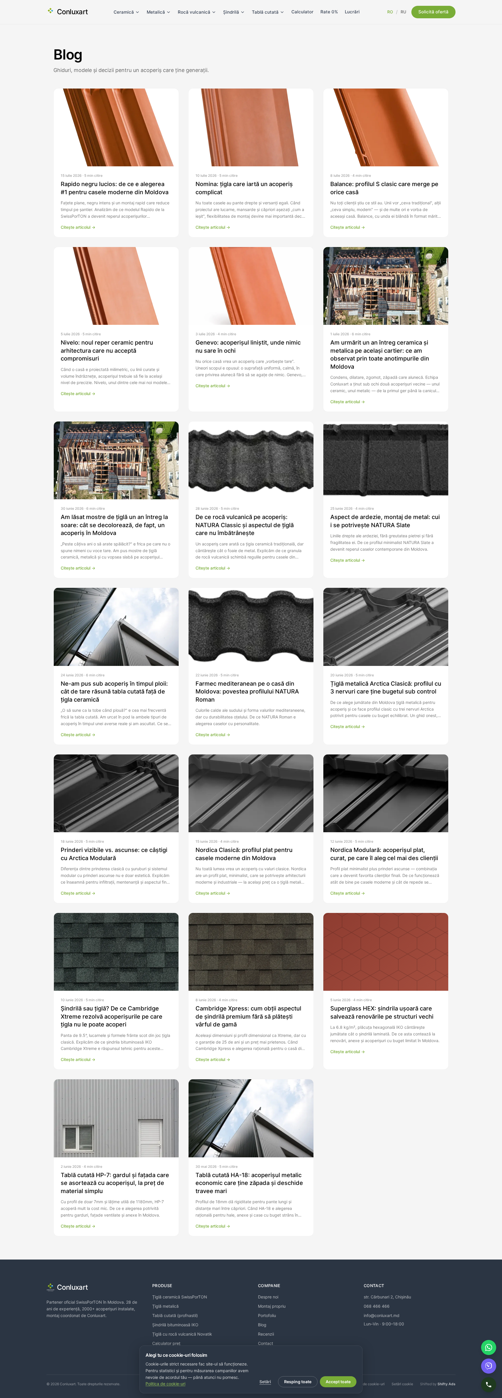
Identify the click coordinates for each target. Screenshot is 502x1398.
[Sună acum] (488, 1384)
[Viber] (488, 1366)
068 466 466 (377, 1306)
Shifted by (438, 1384)
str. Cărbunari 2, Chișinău (387, 1296)
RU (403, 11)
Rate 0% (329, 12)
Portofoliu (267, 1315)
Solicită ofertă (433, 12)
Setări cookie (402, 1384)
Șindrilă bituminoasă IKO (175, 1324)
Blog (262, 1324)
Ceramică (124, 12)
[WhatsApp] (488, 1347)
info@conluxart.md (381, 1315)
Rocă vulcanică (194, 12)
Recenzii (266, 1334)
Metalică (156, 12)
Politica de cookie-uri (367, 1384)
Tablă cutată (265, 12)
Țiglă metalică (165, 1306)
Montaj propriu (272, 1306)
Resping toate (297, 1381)
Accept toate (338, 1381)
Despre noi (268, 1296)
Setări (265, 1381)
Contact (265, 1343)
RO (390, 11)
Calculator (302, 12)
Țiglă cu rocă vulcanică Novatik (182, 1334)
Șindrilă (231, 12)
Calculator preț (166, 1343)
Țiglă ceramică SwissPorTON (179, 1296)
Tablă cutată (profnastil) (175, 1315)
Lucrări (352, 12)
